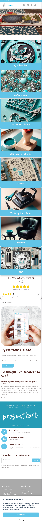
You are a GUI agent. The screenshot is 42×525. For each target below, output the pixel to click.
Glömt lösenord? (26, 494)
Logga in (23, 490)
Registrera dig (25, 492)
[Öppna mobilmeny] (39, 5)
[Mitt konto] (31, 5)
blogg (31, 390)
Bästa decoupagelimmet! (10, 297)
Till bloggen (7, 365)
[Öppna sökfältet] (24, 5)
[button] (38, 294)
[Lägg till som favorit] (28, 5)
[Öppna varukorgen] (35, 5)
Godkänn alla (21, 514)
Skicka (36, 460)
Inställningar (21, 520)
